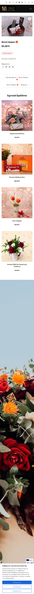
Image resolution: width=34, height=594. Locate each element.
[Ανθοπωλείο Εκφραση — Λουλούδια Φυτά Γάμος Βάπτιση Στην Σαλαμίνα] (8, 9)
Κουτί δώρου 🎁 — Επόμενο (17, 85)
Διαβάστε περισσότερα (17, 137)
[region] (17, 578)
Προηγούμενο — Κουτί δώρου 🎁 (17, 78)
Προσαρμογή (17, 586)
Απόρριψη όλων (17, 591)
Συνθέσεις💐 (12, 59)
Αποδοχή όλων (17, 582)
